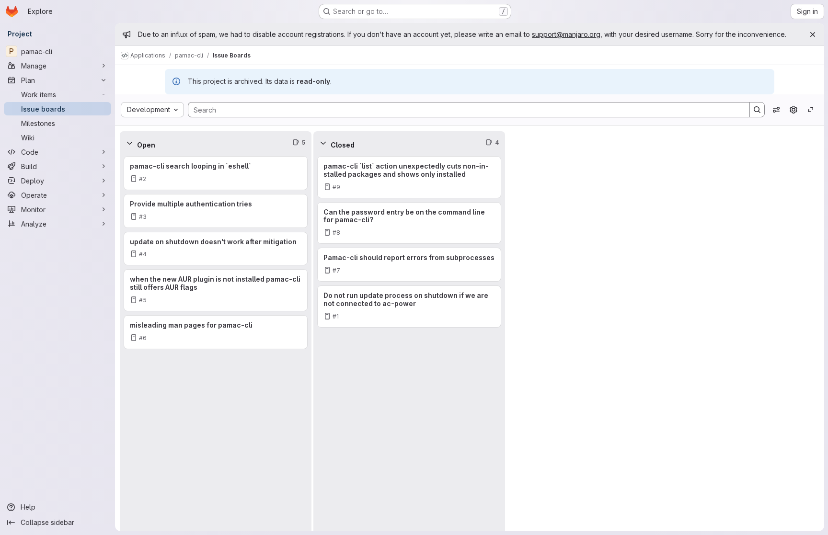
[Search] (757, 109)
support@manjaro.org (566, 34)
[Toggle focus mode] (810, 109)
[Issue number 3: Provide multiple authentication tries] (215, 211)
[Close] (812, 34)
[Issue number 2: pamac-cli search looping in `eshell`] (215, 173)
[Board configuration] (793, 109)
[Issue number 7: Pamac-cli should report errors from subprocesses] (409, 264)
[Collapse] (129, 142)
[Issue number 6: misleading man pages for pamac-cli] (215, 332)
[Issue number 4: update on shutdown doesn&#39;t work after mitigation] (215, 248)
